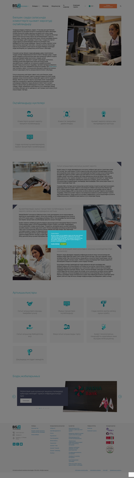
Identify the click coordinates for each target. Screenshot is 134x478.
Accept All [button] (63, 244)
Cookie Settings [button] (55, 244)
